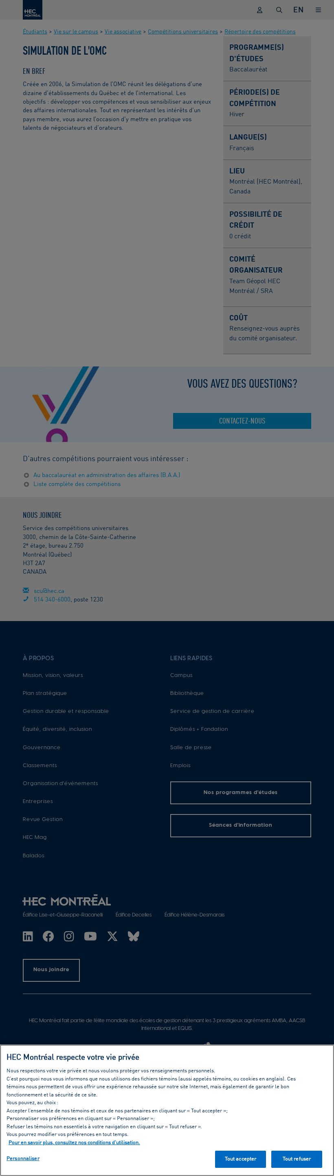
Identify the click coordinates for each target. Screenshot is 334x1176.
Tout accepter (241, 1159)
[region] (167, 1110)
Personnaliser (23, 1158)
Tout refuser (297, 1159)
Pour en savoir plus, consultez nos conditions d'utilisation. (74, 1142)
